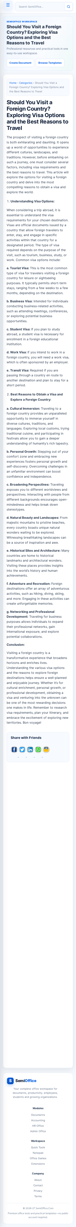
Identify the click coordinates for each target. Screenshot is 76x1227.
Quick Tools (38, 1147)
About (38, 1179)
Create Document (20, 62)
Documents (38, 1114)
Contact (38, 1185)
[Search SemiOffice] (68, 6)
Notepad (38, 1152)
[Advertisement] (38, 913)
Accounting (38, 1120)
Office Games (38, 1158)
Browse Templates (50, 62)
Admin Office (38, 1131)
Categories (25, 82)
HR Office (38, 1125)
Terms (38, 1196)
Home (13, 82)
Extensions (38, 1163)
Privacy (38, 1190)
